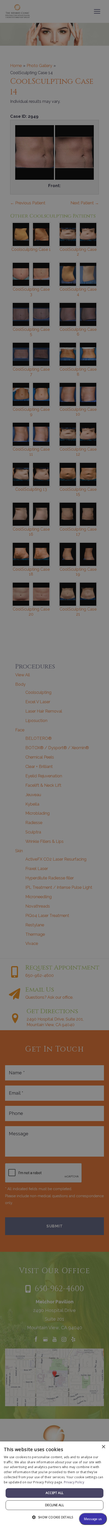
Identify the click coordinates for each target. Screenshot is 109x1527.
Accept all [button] (55, 1493)
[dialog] (54, 1484)
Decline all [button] (54, 1505)
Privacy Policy (74, 1482)
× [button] (103, 1447)
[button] (54, 1517)
